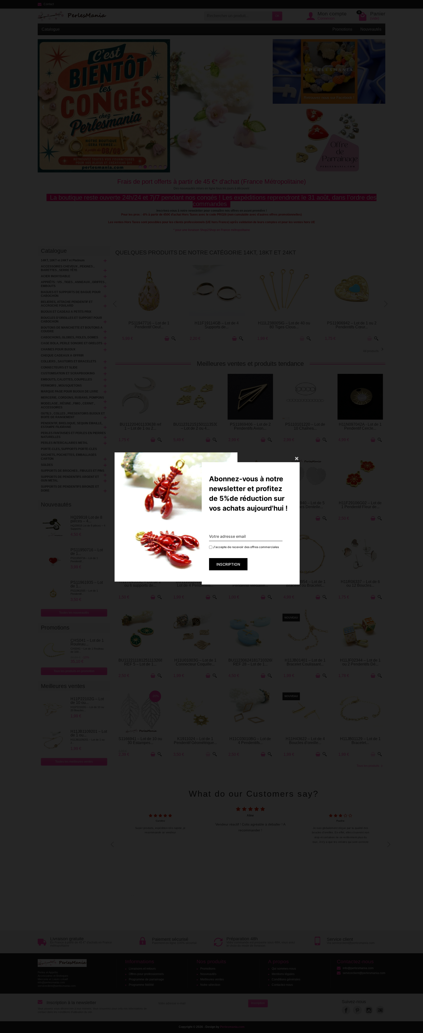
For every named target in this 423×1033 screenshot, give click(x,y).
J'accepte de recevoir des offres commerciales (245, 547)
